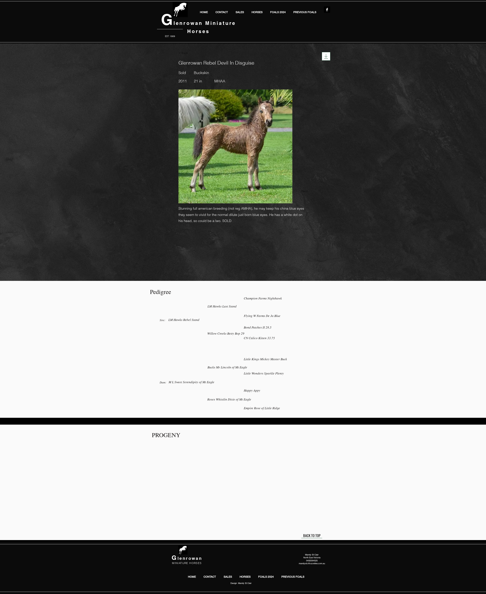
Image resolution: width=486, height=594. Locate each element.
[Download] (326, 56)
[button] (257, 11)
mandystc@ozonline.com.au (312, 563)
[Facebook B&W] (327, 9)
